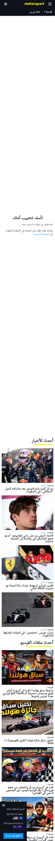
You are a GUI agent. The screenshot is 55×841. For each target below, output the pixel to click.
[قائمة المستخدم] (5, 4)
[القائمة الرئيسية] (50, 4)
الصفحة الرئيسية (41, 234)
